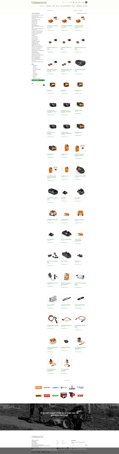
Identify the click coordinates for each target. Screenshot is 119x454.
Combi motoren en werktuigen (38, 28)
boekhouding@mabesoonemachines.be (43, 445)
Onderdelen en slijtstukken (37, 61)
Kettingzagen (35, 43)
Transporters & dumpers (36, 48)
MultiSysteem (34, 29)
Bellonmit (35, 73)
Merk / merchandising (36, 57)
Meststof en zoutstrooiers (37, 45)
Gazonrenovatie (35, 38)
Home (76, 2)
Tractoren (34, 18)
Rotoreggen (34, 40)
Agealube (35, 65)
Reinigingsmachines (36, 44)
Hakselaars (34, 20)
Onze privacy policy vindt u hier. (52, 450)
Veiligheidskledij (35, 52)
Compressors (35, 23)
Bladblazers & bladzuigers (37, 17)
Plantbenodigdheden (36, 58)
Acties (53, 6)
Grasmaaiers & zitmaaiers (37, 32)
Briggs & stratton (36, 78)
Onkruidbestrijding (35, 25)
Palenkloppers (35, 51)
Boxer (34, 77)
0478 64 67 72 (36, 443)
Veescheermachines (36, 49)
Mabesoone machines (37, 437)
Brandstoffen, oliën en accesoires (37, 27)
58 (51, 10)
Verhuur (73, 6)
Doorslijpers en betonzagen (37, 30)
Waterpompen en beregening (37, 54)
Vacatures (85, 6)
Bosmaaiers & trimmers (36, 33)
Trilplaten (34, 35)
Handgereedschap (36, 41)
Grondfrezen (35, 36)
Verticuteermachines (36, 53)
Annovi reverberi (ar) (37, 69)
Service (57, 6)
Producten (42, 6)
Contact (82, 2)
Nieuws (79, 2)
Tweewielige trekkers (36, 19)
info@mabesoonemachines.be (38, 444)
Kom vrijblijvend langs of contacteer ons (59, 420)
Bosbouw (34, 24)
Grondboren (35, 34)
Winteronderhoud (66, 6)
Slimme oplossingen (36, 56)
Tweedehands (79, 6)
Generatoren (34, 37)
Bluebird (35, 75)
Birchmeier (35, 74)
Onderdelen (48, 6)
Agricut (34, 66)
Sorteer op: (76, 10)
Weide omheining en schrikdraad (38, 50)
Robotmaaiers (35, 16)
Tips (61, 6)
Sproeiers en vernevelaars (37, 46)
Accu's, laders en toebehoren (37, 15)
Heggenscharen (35, 42)
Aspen (34, 70)
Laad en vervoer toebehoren (37, 59)
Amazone (35, 68)
